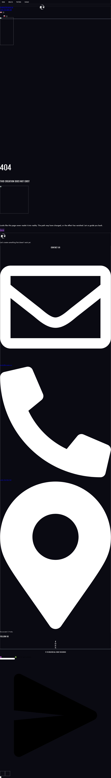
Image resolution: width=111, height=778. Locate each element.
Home (3, 2)
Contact (27, 2)
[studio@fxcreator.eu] (55, 362)
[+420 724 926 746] (55, 477)
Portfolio (18, 2)
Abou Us (10, 2)
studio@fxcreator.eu (6, 365)
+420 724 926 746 (5, 480)
